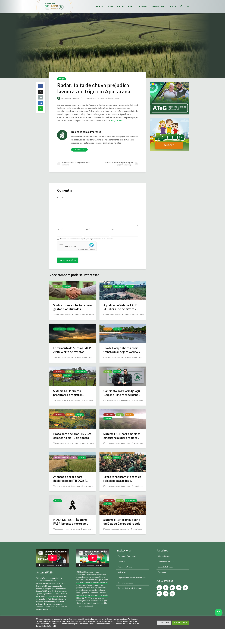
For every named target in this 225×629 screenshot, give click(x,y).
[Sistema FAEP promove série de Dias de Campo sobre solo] (122, 505)
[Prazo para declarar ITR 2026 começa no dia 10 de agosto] (72, 419)
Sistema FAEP (157, 6)
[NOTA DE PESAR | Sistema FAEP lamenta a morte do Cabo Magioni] (72, 505)
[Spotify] (165, 593)
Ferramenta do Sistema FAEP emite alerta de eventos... (72, 350)
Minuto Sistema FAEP (61, 458)
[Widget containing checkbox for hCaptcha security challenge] (76, 246)
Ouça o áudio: (117, 120)
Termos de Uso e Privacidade (130, 588)
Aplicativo (122, 572)
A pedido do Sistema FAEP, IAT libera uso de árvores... (120, 307)
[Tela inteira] (65, 565)
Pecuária (108, 329)
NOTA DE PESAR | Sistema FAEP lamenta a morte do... (70, 521)
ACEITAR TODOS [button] (180, 622)
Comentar (103, 98)
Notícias (99, 6)
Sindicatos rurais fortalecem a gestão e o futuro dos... (72, 307)
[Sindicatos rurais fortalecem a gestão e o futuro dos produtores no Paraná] (72, 290)
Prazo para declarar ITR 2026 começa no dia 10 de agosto (72, 435)
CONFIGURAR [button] (164, 622)
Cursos (120, 6)
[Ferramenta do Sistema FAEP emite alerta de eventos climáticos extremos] (72, 333)
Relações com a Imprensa (70, 98)
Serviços (61, 79)
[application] (52, 558)
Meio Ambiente (119, 286)
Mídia (110, 6)
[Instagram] (159, 587)
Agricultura (59, 372)
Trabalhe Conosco (125, 583)
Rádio (74, 458)
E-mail (87, 229)
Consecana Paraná (166, 561)
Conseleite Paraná (165, 567)
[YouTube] (179, 587)
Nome (60, 229)
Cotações (142, 6)
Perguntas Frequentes (127, 556)
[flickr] (159, 593)
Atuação (57, 286)
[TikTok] (185, 587)
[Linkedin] (172, 587)
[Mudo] (61, 565)
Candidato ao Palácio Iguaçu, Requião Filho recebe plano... (121, 393)
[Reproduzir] (39, 565)
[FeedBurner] (172, 593)
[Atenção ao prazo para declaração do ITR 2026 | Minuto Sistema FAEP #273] (72, 462)
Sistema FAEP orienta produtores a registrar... (68, 393)
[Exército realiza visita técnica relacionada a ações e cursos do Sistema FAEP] (122, 462)
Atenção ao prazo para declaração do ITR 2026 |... (70, 478)
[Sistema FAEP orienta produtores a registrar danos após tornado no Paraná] (72, 376)
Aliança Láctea (164, 556)
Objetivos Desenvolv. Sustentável (132, 577)
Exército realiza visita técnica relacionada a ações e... (122, 478)
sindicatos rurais (52, 596)
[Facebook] (165, 587)
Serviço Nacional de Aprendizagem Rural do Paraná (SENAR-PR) (51, 594)
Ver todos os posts (79, 149)
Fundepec (162, 572)
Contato (173, 6)
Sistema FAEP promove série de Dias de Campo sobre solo (121, 521)
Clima (130, 6)
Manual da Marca (125, 567)
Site (112, 229)
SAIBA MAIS (51, 626)
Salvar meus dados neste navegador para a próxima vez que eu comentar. (86, 239)
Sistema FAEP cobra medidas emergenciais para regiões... (121, 435)
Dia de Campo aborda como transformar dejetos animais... (122, 350)
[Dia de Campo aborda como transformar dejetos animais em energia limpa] (122, 333)
